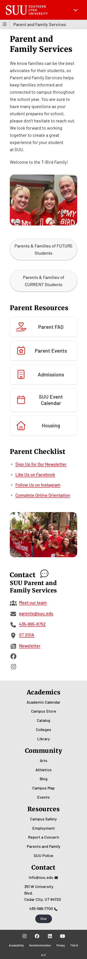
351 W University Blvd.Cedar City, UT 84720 (42, 893)
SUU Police (43, 855)
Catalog (43, 720)
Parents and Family (43, 846)
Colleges (43, 729)
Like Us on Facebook (35, 474)
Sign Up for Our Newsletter (40, 464)
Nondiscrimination (40, 945)
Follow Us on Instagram (37, 484)
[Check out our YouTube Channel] (62, 936)
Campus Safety (43, 818)
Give (43, 919)
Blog (44, 778)
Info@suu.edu (41, 877)
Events (43, 797)
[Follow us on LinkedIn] (50, 936)
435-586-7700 (41, 908)
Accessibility (16, 945)
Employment (43, 828)
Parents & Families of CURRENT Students (43, 280)
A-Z (43, 955)
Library (43, 738)
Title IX (74, 945)
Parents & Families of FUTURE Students (43, 249)
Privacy (60, 945)
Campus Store (43, 711)
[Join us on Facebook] (37, 936)
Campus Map (43, 787)
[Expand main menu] (76, 10)
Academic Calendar (43, 702)
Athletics (43, 769)
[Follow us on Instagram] (24, 936)
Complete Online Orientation (42, 495)
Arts (43, 760)
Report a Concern (43, 837)
